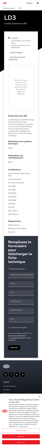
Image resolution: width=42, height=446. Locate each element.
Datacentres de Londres (9, 8)
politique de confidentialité (16, 335)
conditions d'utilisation (17, 338)
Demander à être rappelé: (19, 327)
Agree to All (21, 442)
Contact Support (16, 52)
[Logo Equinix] (5, 3)
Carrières (6, 390)
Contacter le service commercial (16, 58)
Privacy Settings (21, 430)
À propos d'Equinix (9, 386)
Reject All (21, 436)
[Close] (39, 396)
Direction (6, 393)
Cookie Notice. (23, 426)
